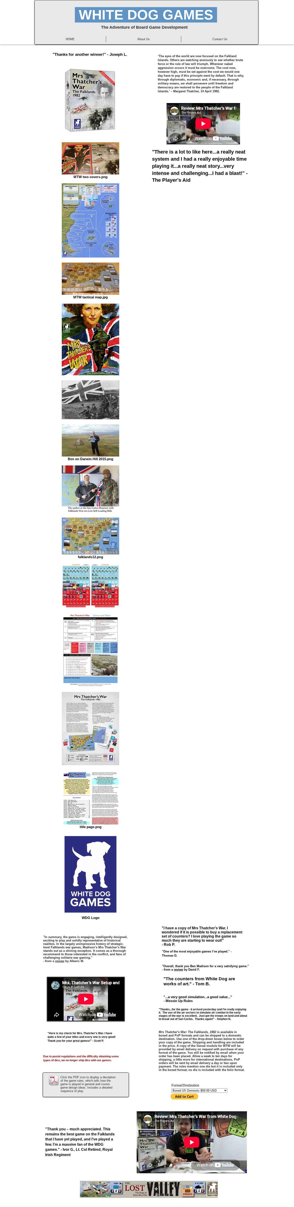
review (59, 961)
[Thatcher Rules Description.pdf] (54, 1081)
